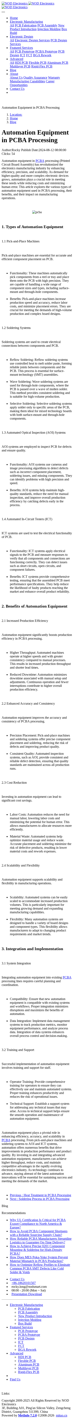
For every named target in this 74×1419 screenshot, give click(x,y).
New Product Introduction (35, 1316)
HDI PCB (24, 1357)
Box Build (25, 1323)
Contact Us (17, 1279)
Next (39, 1199)
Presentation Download (27, 1294)
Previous (40, 1195)
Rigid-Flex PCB (28, 1372)
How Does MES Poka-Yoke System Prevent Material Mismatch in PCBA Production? (39, 1259)
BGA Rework (27, 1349)
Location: (16, 114)
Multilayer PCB (28, 1368)
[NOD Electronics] (37, 5)
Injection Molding (29, 1320)
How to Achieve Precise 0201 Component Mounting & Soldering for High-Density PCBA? (37, 1249)
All (12, 25)
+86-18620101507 (24, 1283)
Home (14, 18)
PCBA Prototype (29, 1334)
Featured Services (21, 1327)
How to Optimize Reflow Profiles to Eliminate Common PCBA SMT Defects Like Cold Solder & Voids (40, 1268)
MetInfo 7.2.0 (27, 1415)
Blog (13, 122)
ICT (20, 1342)
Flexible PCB (27, 1360)
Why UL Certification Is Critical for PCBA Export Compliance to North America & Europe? (38, 1223)
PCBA (40, 160)
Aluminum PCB (28, 1364)
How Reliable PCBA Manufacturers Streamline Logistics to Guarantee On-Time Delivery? (41, 1240)
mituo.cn (61, 1415)
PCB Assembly (28, 1312)
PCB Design (26, 1338)
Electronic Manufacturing (26, 1305)
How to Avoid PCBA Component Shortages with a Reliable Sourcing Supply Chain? (38, 1233)
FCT (21, 1346)
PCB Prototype (28, 1331)
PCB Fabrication (29, 1308)
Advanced (16, 1353)
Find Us (15, 1379)
